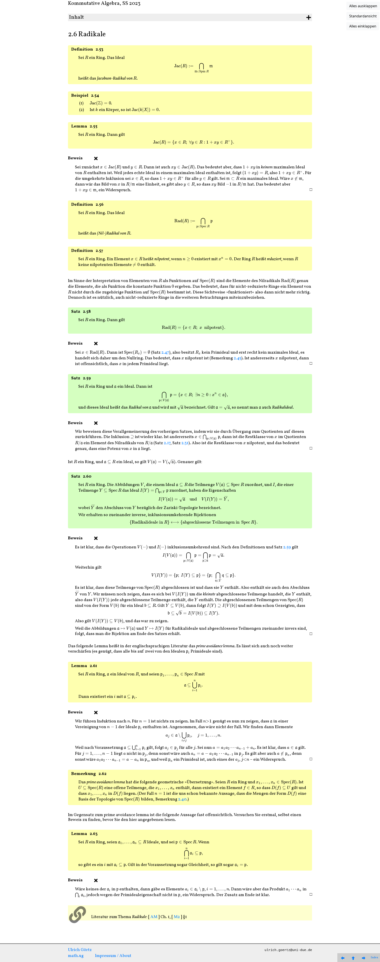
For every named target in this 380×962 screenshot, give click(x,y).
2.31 (184, 443)
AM (153, 917)
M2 (177, 917)
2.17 (167, 443)
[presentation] (86, 58)
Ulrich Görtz (80, 950)
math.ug (76, 956)
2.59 (287, 547)
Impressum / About (113, 956)
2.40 (182, 799)
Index (374, 958)
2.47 (165, 352)
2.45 (237, 358)
